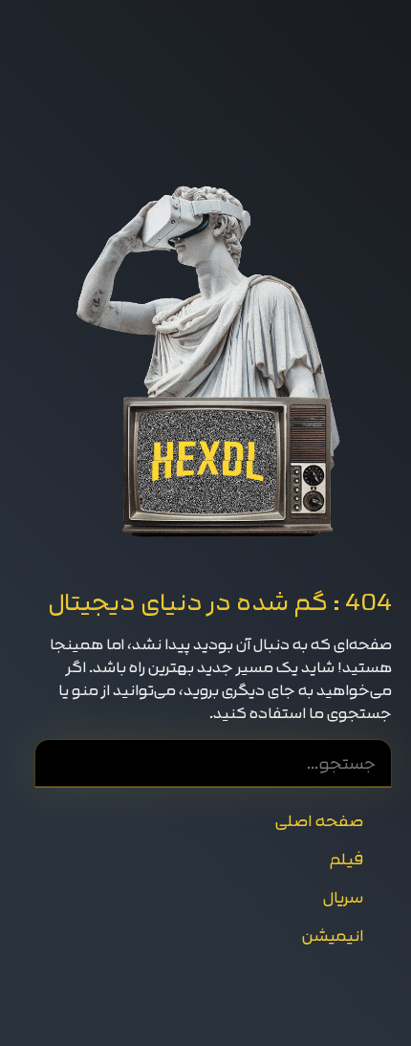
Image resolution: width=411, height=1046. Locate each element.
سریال (342, 897)
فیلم (346, 859)
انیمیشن (332, 935)
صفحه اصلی (318, 821)
